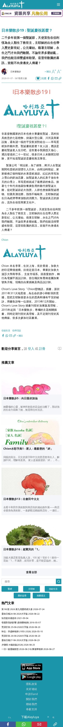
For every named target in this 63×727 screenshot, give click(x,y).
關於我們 (31, 699)
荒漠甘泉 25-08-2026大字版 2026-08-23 (21, 626)
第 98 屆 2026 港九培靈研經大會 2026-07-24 (23, 609)
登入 (31, 348)
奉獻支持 (31, 709)
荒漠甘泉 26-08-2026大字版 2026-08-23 (21, 635)
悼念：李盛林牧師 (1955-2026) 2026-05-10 (22, 631)
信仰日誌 (16, 330)
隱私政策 (31, 683)
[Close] (48, 717)
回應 (43, 78)
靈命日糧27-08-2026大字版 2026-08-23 (20, 640)
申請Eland (31, 693)
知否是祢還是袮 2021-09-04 (15, 618)
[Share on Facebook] (49, 78)
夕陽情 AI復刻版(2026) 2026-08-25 (18, 644)
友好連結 (31, 688)
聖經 (10, 588)
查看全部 (31, 572)
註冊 (42, 348)
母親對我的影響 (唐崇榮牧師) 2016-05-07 (21, 622)
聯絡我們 (31, 704)
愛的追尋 (22, 595)
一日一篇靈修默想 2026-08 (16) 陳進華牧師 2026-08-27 (28, 649)
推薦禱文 (41, 595)
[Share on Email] (56, 78)
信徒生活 (6, 330)
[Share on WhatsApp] (53, 78)
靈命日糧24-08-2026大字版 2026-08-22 (20, 613)
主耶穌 (31, 588)
